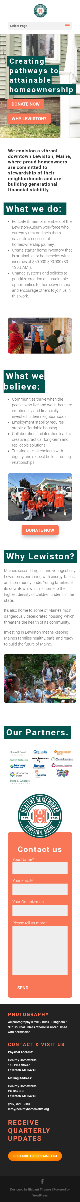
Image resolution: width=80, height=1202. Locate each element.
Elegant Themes (39, 1189)
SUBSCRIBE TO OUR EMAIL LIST (35, 1156)
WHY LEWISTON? (29, 118)
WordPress (40, 1195)
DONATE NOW (26, 104)
